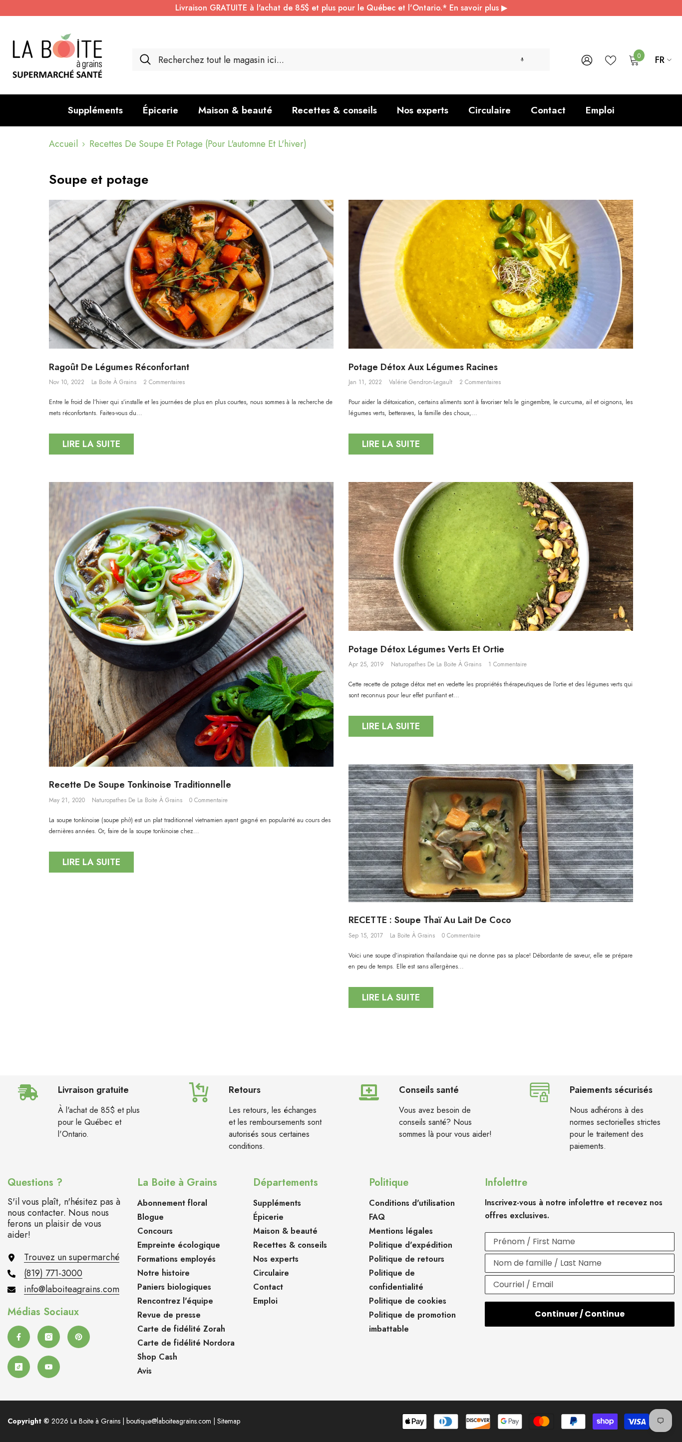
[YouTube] (48, 1367)
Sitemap (228, 1421)
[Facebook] (18, 1337)
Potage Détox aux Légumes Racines (423, 367)
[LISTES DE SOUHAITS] (610, 59)
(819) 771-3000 (53, 1273)
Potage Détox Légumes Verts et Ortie (426, 649)
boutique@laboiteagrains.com (168, 1421)
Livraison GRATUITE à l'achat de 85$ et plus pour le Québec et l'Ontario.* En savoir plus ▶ (341, 7)
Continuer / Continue (580, 1314)
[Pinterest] (78, 1337)
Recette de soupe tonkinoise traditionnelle (140, 785)
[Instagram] (48, 1337)
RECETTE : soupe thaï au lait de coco (429, 920)
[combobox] (350, 59)
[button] (522, 59)
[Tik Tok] (18, 1367)
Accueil (63, 143)
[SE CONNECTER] (587, 59)
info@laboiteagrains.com (71, 1289)
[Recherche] (341, 59)
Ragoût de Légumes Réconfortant (119, 367)
